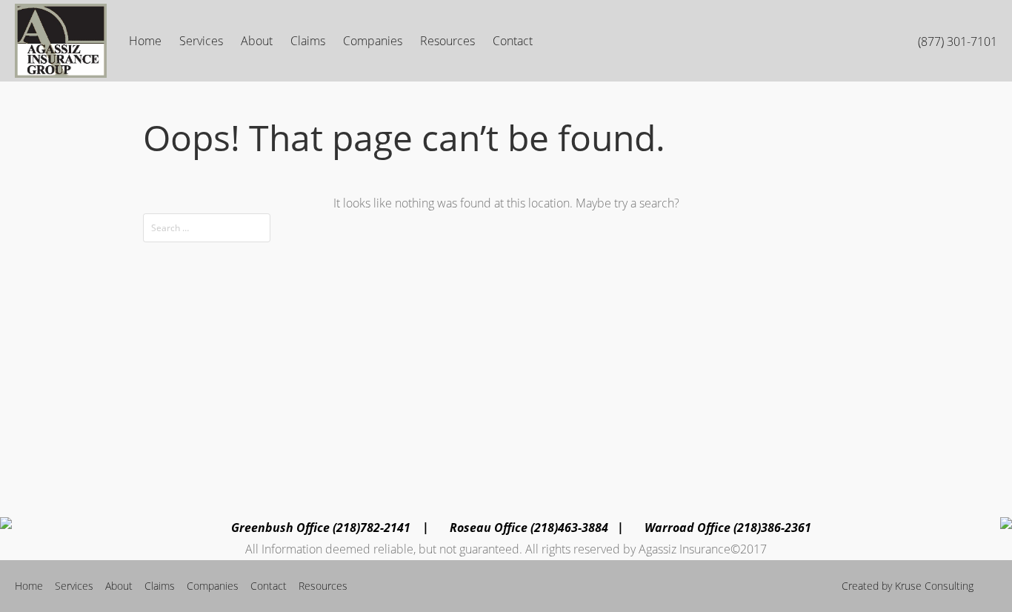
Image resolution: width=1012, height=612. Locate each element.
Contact (513, 41)
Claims (307, 41)
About (257, 41)
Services (201, 41)
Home (145, 41)
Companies (372, 41)
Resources (447, 41)
